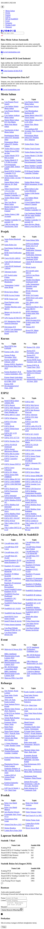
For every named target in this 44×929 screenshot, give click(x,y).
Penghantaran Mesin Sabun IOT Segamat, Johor (11, 138)
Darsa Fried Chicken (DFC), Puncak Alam (12, 732)
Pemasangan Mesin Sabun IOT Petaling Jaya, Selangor (31, 138)
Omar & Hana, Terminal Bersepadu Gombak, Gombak (11, 751)
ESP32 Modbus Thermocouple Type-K (33, 515)
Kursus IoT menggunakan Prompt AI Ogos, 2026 (34, 379)
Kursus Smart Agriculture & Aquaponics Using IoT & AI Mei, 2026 (13, 379)
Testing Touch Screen (32, 149)
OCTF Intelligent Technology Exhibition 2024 (33, 649)
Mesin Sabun (10, 11)
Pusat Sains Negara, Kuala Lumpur (31, 696)
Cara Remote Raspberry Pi (30, 561)
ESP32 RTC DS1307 (12, 518)
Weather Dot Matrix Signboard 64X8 (33, 281)
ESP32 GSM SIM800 (12, 482)
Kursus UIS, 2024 (33, 347)
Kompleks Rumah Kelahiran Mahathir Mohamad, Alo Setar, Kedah (31, 759)
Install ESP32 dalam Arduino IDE (11, 402)
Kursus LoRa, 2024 (11, 352)
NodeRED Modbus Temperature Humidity (34, 608)
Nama (3, 898)
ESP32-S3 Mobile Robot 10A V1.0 (32, 245)
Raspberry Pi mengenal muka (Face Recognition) (12, 585)
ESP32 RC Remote (32, 469)
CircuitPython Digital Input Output (33, 548)
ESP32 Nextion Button (33, 438)
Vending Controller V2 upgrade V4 (12, 221)
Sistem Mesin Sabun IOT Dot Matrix (11, 121)
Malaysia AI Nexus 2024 (13, 649)
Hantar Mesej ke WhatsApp (11, 910)
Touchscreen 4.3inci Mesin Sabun (11, 131)
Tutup (4, 927)
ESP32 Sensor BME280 (34, 476)
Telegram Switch (10, 272)
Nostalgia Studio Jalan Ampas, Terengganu (32, 728)
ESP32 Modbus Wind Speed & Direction (12, 515)
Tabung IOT (30, 327)
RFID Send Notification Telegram (33, 254)
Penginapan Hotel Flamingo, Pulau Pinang (32, 777)
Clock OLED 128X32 (12, 258)
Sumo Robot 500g (32, 240)
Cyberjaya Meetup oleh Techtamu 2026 (34, 668)
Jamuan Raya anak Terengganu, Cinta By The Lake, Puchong (32, 784)
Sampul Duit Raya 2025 (13, 824)
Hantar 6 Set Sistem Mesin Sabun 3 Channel (11, 209)
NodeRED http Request (12, 613)
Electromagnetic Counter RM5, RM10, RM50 (12, 167)
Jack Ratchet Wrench (11, 812)
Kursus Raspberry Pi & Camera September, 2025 (13, 373)
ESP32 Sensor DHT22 (12, 464)
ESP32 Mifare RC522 (12, 479)
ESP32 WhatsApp (10, 418)
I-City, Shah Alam (30, 705)
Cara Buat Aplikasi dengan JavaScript (32, 629)
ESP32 (7, 17)
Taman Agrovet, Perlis (32, 719)
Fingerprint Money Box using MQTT (34, 308)
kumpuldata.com (11, 89)
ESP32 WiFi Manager (12, 408)
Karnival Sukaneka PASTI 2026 (11, 784)
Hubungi (8, 27)
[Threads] (11, 31)
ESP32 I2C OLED (32, 434)
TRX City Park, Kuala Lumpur (10, 701)
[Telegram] (2, 31)
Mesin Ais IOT (31, 318)
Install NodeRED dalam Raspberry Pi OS (13, 590)
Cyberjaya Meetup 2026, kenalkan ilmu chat (34, 673)
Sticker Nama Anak (33, 820)
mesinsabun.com (11, 52)
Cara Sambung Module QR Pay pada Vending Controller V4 (32, 215)
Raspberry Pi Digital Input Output (33, 566)
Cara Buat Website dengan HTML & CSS (12, 629)
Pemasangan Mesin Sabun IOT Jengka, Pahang (11, 144)
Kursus (7, 15)
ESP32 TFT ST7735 (11, 438)
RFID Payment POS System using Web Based (33, 322)
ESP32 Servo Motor (32, 472)
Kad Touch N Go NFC (34, 815)
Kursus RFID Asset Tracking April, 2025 (34, 361)
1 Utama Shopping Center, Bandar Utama (12, 744)
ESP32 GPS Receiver (33, 489)
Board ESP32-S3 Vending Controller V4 (32, 209)
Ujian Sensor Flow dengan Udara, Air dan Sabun (12, 178)
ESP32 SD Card (31, 518)
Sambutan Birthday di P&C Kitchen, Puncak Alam (12, 771)
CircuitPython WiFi (11, 543)
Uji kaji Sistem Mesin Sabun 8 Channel (32, 203)
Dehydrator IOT (10, 327)
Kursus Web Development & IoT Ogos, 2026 (11, 386)
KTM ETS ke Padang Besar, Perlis (12, 714)
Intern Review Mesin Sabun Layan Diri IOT (32, 225)
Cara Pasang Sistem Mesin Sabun (31, 103)
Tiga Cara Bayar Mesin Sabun (10, 203)
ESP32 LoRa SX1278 (33, 426)
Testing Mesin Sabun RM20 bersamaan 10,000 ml (33, 184)
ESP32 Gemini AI (31, 521)
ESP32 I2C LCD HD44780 (10, 434)
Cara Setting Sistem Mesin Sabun (11, 107)
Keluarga (8, 23)
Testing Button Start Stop (33, 152)
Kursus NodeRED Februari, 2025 (11, 361)
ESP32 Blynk (9, 426)
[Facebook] (6, 31)
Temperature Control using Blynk (11, 286)
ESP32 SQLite (9, 521)
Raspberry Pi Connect (12, 566)
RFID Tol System (32, 295)
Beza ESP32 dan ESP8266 (10, 347)
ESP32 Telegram (31, 415)
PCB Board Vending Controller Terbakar (31, 172)
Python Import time (32, 621)
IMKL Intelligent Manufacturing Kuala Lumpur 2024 (12, 656)
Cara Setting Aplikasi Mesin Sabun (12, 116)
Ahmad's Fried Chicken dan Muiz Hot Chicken (11, 738)
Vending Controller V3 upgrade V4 (32, 221)
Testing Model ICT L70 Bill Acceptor (11, 161)
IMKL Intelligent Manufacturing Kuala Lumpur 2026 (12, 673)
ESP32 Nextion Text (11, 441)
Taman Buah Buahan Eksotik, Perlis (12, 719)
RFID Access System (12, 295)
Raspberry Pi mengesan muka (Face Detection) (34, 579)
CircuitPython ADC (11, 552)
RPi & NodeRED (11, 19)
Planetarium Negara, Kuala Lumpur (11, 765)
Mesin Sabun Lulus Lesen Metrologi (31, 190)
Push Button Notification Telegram (33, 249)
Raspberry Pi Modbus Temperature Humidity (34, 585)
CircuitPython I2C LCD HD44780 (32, 552)
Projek (7, 13)
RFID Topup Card (11, 299)
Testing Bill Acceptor (12, 149)
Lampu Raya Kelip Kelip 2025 (32, 824)
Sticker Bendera (10, 828)
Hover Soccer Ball (32, 828)
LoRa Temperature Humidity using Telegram (32, 286)
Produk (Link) (10, 25)
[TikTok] (4, 31)
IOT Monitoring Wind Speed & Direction (12, 322)
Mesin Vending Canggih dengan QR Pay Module (33, 167)
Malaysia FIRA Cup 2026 (13, 678)
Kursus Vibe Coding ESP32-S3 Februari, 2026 (34, 373)
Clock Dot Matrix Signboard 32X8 (32, 258)
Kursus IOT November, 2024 (33, 352)
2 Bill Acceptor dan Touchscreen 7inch (11, 225)
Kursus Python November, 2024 (10, 356)
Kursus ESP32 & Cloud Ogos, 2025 (33, 366)
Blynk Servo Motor (11, 292)
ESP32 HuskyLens (11, 489)
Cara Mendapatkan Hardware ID (31, 112)
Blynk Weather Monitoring (9, 281)
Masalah (4, 907)
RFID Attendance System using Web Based (32, 313)
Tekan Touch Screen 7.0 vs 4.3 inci (11, 190)
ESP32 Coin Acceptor (33, 450)
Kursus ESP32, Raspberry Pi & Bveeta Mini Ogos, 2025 (13, 366)
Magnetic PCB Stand (32, 178)
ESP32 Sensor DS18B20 (30, 460)
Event (7, 21)
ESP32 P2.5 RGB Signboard (31, 446)
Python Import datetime (12, 624)
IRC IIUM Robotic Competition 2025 (11, 668)
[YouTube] (8, 31)
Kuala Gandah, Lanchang (33, 692)
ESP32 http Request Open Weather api (11, 411)
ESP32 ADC (29, 454)
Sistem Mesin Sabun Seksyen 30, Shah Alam (11, 184)
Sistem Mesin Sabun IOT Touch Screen (33, 116)
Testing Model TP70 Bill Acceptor (11, 157)
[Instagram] (13, 31)
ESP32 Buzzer (9, 405)
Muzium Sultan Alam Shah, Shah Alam (31, 751)
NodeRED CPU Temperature (10, 599)
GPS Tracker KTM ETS (13, 318)
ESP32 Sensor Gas (11, 456)
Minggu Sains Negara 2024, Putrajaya (12, 710)
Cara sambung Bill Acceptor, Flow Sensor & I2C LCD (33, 131)
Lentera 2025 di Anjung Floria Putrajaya (10, 777)
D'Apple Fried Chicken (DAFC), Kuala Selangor (33, 732)
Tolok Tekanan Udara (33, 812)
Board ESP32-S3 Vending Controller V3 (12, 194)
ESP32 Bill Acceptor (11, 454)
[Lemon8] (15, 31)
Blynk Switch (31, 267)
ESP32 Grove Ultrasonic (9, 469)
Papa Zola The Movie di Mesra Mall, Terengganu (33, 771)
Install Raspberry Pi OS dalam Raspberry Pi (12, 561)
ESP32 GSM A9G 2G (33, 482)
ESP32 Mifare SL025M (33, 479)
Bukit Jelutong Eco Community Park (31, 789)
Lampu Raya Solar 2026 (13, 830)
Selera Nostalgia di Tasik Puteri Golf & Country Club (33, 738)
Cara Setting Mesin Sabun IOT (31, 199)
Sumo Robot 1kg (10, 245)
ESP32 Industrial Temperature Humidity (12, 497)
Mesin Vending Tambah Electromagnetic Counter (33, 161)
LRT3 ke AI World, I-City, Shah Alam (12, 789)
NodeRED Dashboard (34, 590)
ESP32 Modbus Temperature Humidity (33, 492)
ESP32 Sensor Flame (32, 456)
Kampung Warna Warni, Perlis (10, 723)
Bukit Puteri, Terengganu (8, 728)
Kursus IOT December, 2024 (32, 356)
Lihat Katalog (12, 71)
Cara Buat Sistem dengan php (10, 634)
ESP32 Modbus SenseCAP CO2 (31, 501)
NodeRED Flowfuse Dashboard (11, 595)
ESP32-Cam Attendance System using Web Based (13, 331)
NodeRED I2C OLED (12, 608)
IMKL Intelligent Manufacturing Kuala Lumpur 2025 (12, 662)
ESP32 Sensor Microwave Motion (11, 450)
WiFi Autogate (31, 808)
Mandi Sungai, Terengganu (29, 723)
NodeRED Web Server (34, 599)
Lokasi (3, 900)
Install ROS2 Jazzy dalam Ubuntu (11, 618)
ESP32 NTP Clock (32, 408)
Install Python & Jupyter (13, 621)
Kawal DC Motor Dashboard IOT (32, 331)
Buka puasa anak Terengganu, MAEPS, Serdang (32, 744)
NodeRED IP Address (33, 595)
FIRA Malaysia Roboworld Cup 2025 (34, 662)
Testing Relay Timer (31, 144)
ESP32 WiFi (29, 402)
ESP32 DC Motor (10, 472)
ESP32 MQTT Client (12, 415)
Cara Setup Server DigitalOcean (32, 625)
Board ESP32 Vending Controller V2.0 (12, 172)
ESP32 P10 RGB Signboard (10, 446)
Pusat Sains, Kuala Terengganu (11, 696)
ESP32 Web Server (32, 405)
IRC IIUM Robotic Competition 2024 (33, 656)
